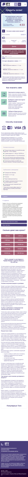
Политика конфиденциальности (9, 448)
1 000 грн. (7, 236)
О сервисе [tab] (5, 196)
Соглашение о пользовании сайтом (9, 451)
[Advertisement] (14, 426)
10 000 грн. (21, 244)
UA (16, 4)
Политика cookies (5, 449)
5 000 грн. (7, 244)
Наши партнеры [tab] (6, 225)
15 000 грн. (7, 248)
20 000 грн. (21, 248)
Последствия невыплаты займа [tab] (10, 221)
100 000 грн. (20, 253)
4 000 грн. (20, 240)
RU (19, 4)
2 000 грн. (20, 236)
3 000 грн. (7, 240)
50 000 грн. (7, 253)
